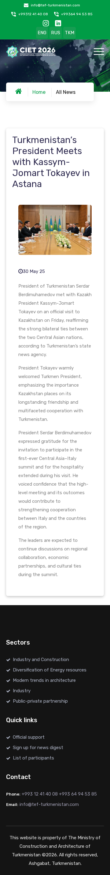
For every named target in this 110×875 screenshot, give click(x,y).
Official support (29, 737)
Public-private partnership (40, 701)
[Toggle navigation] (99, 51)
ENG (42, 32)
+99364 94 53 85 (77, 14)
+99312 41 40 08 (33, 14)
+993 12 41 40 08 (40, 794)
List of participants (33, 758)
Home (39, 92)
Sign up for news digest (38, 747)
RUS (55, 32)
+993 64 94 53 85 (78, 794)
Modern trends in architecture (44, 680)
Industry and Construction (41, 659)
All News (65, 92)
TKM (69, 32)
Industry (22, 690)
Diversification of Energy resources (49, 670)
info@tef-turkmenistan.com (55, 5)
